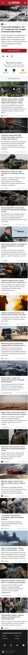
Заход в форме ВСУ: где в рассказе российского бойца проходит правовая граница (13, 209)
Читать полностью (14, 50)
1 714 (25, 224)
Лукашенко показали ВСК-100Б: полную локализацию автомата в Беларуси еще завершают (12, 137)
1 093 (25, 260)
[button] (3, 56)
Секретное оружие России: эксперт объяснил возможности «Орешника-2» (13, 281)
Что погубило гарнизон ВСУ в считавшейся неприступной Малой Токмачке (12, 517)
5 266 (25, 115)
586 (26, 561)
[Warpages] (2, 461)
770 (26, 358)
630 (26, 461)
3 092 (25, 152)
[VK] (17, 645)
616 (26, 496)
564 (26, 595)
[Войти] (25, 2)
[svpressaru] (2, 324)
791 (26, 324)
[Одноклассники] (11, 645)
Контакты (17, 635)
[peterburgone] (2, 496)
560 (26, 628)
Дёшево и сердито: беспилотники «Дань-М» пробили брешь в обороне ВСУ (13, 483)
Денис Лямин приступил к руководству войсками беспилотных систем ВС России (14, 246)
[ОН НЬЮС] (2, 293)
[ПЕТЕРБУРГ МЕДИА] (2, 392)
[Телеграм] (4, 645)
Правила (17, 638)
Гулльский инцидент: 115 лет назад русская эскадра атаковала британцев (13, 29)
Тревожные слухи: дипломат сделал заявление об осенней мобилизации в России (13, 448)
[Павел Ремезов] (2, 224)
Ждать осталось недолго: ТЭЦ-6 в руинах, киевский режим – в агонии (12, 549)
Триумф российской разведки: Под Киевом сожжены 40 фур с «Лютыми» (13, 314)
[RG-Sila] (2, 24)
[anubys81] (2, 115)
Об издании (5, 638)
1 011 (25, 293)
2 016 (25, 188)
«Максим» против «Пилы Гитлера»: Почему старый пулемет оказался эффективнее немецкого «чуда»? (12, 100)
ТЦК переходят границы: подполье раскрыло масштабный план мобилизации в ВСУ (12, 617)
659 (26, 392)
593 (26, 528)
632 (26, 427)
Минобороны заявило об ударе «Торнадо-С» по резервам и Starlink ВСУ (12, 173)
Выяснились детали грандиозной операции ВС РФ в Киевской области (13, 344)
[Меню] (2, 2)
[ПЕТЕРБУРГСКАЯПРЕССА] (2, 595)
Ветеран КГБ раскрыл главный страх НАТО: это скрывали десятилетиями (13, 581)
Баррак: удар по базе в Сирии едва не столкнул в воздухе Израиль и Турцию (13, 413)
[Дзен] (23, 645)
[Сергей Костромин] (2, 152)
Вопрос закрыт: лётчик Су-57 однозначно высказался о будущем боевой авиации (12, 379)
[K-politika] (2, 358)
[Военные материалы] (14, 2)
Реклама (4, 635)
